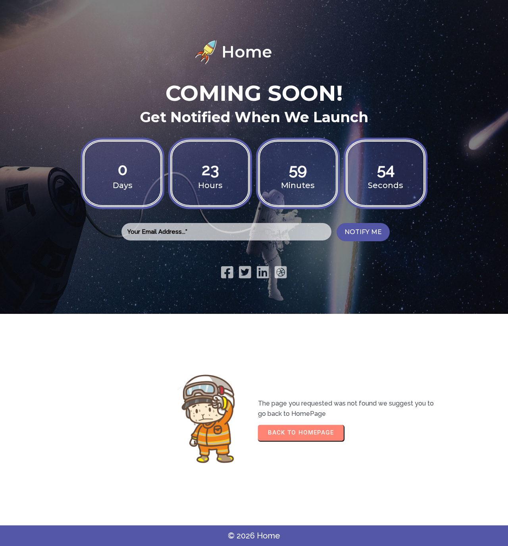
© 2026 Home (254, 535)
